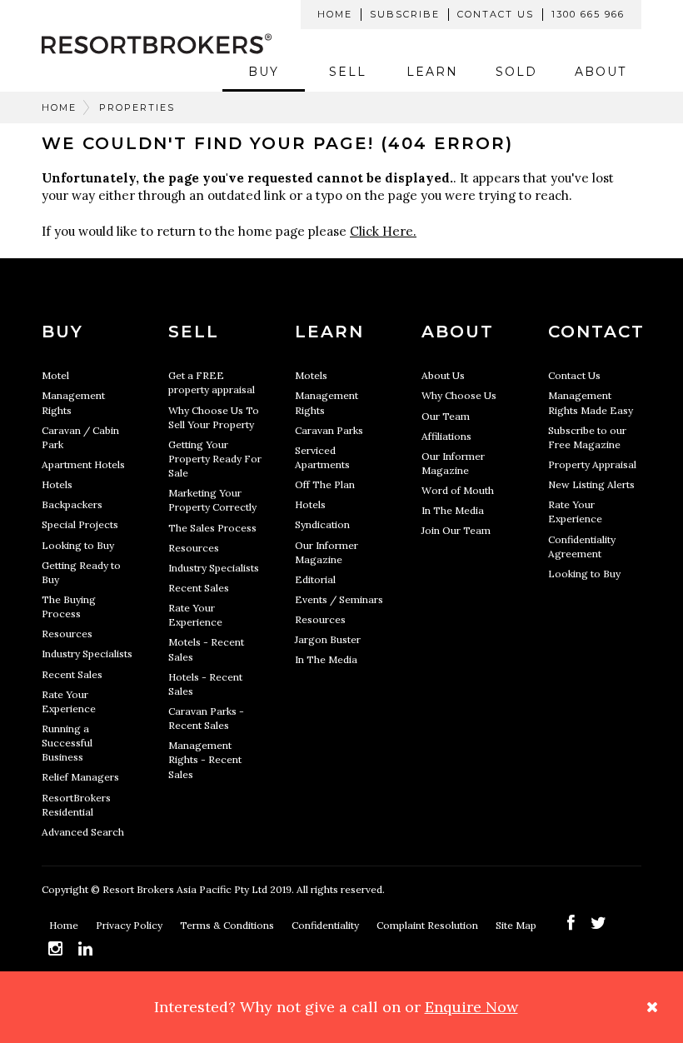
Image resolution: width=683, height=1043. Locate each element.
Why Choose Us (458, 395)
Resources (67, 633)
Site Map (517, 925)
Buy (263, 71)
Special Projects (80, 524)
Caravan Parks (329, 430)
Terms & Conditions (228, 925)
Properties (137, 107)
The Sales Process (212, 528)
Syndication (322, 524)
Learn (432, 71)
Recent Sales (72, 674)
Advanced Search (83, 832)
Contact (596, 332)
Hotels (57, 484)
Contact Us (495, 14)
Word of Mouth (457, 490)
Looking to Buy (78, 545)
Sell (347, 71)
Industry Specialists (87, 653)
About (600, 71)
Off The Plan (325, 484)
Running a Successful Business (67, 742)
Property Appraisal (592, 464)
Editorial (315, 579)
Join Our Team (456, 530)
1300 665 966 (588, 14)
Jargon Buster (328, 639)
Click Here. (383, 231)
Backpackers (72, 504)
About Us (443, 375)
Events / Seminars (339, 599)
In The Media (326, 659)
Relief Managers (80, 777)
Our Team (445, 416)
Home (334, 14)
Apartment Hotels (83, 464)
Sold (516, 71)
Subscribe (405, 14)
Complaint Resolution (428, 925)
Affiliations (446, 436)
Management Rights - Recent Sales (205, 759)
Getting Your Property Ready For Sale (215, 458)
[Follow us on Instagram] (55, 948)
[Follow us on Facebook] (571, 922)
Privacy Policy (130, 925)
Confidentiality (326, 925)
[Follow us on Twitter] (598, 922)
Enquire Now (471, 1006)
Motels (311, 375)
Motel (55, 375)
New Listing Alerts (591, 484)
